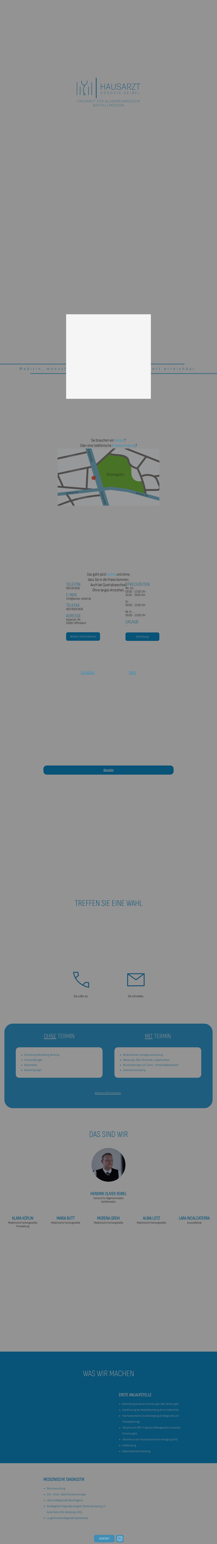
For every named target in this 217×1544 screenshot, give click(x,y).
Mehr (132, 672)
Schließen (87, 672)
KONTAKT (104, 1539)
